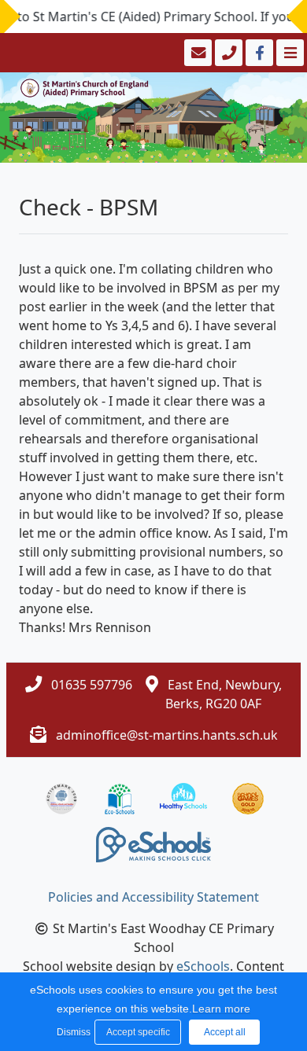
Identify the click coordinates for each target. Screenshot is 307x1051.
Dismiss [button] (72, 1032)
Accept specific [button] (138, 1032)
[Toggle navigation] (288, 52)
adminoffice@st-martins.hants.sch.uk (167, 735)
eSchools (203, 966)
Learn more (221, 1008)
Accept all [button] (225, 1032)
